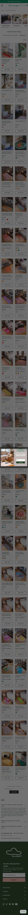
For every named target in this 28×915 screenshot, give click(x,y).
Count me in (20, 462)
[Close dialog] (26, 449)
